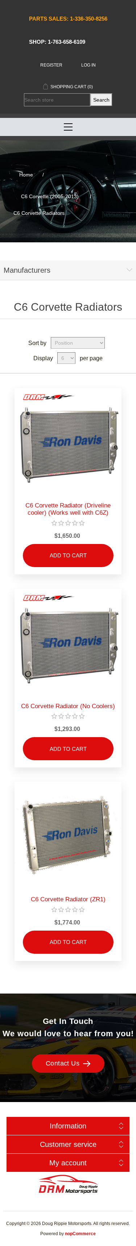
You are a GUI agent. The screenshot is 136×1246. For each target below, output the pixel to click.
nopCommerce (80, 1233)
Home (26, 175)
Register (51, 65)
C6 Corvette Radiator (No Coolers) (68, 706)
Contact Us (63, 1063)
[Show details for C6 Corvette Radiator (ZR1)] (68, 835)
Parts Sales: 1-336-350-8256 (68, 19)
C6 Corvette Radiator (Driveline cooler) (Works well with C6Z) (68, 509)
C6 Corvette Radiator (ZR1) (68, 899)
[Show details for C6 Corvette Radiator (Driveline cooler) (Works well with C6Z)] (68, 441)
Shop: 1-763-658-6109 (57, 42)
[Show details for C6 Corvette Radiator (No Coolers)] (68, 642)
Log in (88, 65)
